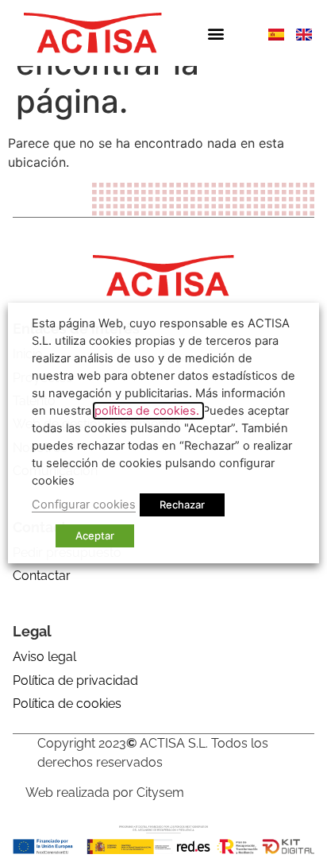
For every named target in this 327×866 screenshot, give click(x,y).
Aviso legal (44, 656)
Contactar (42, 575)
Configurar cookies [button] (84, 504)
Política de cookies (67, 703)
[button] (215, 33)
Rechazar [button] (182, 504)
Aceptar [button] (94, 535)
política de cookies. (148, 411)
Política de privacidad (75, 680)
